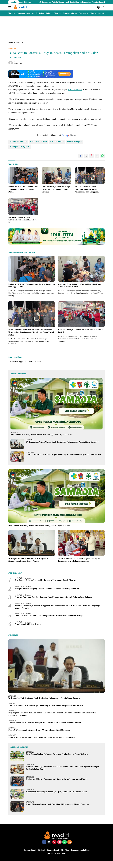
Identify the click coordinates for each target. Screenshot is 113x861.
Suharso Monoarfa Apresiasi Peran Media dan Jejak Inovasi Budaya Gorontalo (42, 737)
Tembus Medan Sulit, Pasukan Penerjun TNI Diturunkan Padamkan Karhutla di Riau (44, 723)
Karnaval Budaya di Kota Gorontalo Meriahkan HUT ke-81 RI (22, 219)
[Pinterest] (54, 842)
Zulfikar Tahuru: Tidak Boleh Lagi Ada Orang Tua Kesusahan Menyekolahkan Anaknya (64, 454)
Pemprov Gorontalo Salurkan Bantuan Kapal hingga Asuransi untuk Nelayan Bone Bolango (53, 597)
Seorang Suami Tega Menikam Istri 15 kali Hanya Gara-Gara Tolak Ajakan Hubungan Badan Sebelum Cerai (62, 768)
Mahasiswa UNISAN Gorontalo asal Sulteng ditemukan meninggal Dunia (23, 189)
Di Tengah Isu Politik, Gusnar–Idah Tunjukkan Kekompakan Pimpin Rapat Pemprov (52, 2)
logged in (22, 361)
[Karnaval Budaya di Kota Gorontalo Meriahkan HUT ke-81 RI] (23, 206)
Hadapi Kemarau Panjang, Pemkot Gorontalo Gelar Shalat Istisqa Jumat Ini (47, 589)
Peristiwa (12, 48)
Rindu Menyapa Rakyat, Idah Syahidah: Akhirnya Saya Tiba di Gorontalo (57, 804)
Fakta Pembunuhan (18, 142)
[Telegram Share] (97, 156)
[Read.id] (20, 7)
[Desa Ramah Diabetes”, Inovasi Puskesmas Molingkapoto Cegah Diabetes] (56, 403)
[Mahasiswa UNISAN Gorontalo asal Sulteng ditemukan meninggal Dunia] (23, 175)
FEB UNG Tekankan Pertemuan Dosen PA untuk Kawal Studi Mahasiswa (39, 730)
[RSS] (69, 842)
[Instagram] (59, 842)
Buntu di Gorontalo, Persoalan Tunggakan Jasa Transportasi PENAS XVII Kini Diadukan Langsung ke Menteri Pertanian (58, 607)
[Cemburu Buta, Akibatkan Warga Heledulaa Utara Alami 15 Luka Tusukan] (57, 175)
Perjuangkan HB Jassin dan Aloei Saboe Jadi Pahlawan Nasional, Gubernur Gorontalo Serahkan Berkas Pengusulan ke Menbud (52, 714)
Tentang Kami (30, 850)
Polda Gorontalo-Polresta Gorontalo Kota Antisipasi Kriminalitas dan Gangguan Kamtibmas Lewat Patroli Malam (89, 189)
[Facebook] (44, 842)
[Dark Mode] (98, 7)
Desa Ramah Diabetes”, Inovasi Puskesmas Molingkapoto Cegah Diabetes (41, 435)
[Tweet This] (86, 156)
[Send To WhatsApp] (102, 156)
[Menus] (10, 7)
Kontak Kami (53, 850)
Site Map (65, 850)
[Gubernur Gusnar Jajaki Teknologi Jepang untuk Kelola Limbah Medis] (17, 794)
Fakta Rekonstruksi (38, 142)
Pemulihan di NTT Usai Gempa (28, 624)
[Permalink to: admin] (10, 63)
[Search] (103, 7)
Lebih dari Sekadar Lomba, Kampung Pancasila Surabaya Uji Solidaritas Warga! (49, 616)
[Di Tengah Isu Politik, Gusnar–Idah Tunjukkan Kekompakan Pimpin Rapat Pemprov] (17, 444)
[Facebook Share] (80, 156)
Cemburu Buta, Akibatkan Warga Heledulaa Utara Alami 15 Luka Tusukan (56, 189)
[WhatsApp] (64, 842)
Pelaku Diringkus (74, 142)
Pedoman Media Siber (80, 850)
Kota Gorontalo (75, 89)
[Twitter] (49, 842)
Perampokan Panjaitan (19, 146)
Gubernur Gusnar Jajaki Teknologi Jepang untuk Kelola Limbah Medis (56, 792)
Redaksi (41, 850)
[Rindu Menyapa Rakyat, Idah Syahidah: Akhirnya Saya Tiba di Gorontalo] (17, 806)
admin (16, 62)
